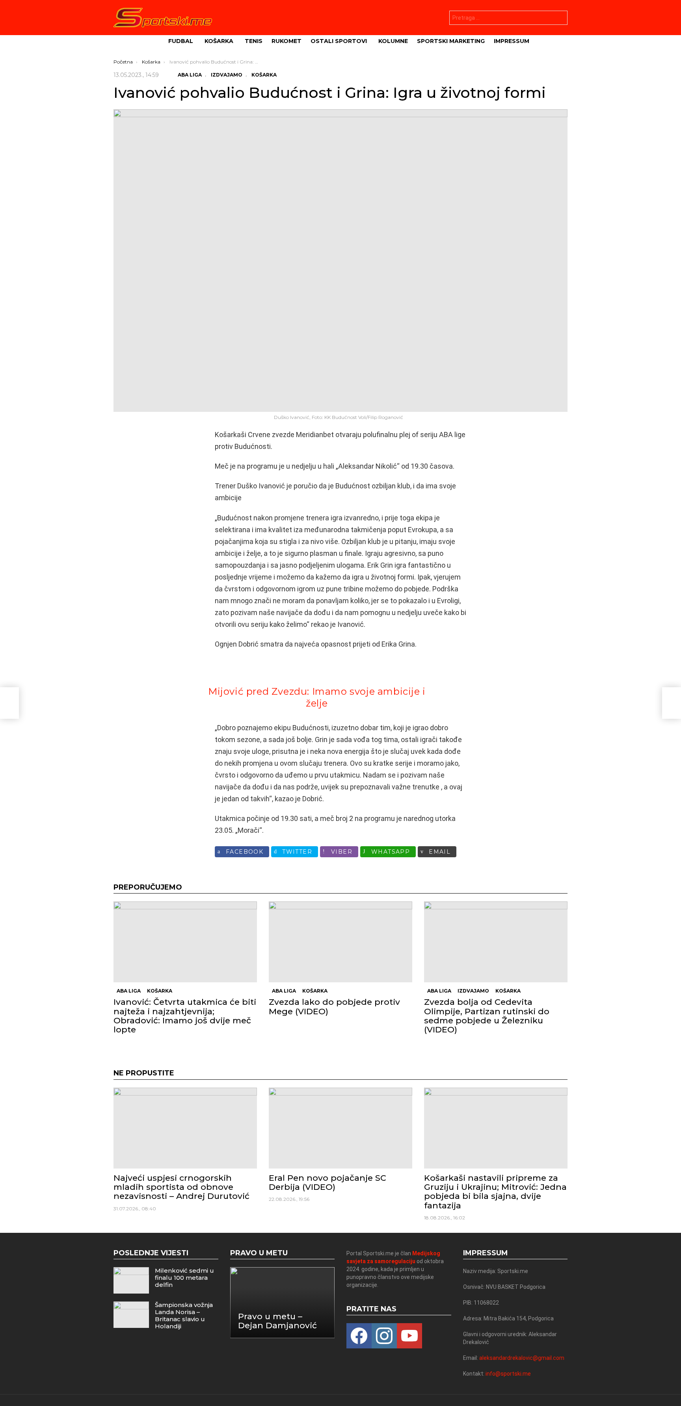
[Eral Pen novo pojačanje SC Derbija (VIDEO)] (340, 1128)
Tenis (253, 41)
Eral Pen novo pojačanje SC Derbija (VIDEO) (327, 1182)
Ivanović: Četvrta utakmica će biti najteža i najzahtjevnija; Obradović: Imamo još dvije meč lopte (185, 1015)
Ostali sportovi (339, 41)
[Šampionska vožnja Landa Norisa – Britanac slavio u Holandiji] (131, 1314)
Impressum (511, 41)
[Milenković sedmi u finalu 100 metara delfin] (131, 1280)
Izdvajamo (473, 991)
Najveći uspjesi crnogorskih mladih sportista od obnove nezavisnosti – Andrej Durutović (181, 1187)
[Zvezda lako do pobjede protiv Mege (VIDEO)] (340, 941)
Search (560, 19)
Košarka (219, 41)
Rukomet (286, 41)
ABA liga (129, 991)
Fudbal (180, 41)
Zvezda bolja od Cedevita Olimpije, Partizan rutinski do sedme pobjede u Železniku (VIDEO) (486, 1015)
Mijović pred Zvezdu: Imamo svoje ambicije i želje (317, 697)
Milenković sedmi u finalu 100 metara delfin (184, 1277)
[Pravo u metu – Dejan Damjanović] (282, 1302)
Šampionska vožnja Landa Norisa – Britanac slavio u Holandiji (184, 1315)
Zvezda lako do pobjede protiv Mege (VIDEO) (334, 1006)
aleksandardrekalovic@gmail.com (521, 1358)
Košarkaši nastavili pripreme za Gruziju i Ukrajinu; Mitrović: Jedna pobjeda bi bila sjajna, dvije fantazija (495, 1191)
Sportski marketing (451, 41)
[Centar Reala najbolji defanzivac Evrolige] (9, 703)
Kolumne (393, 41)
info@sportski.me (508, 1373)
